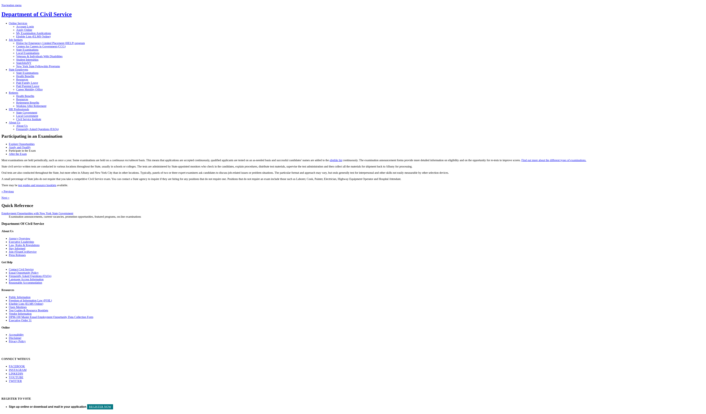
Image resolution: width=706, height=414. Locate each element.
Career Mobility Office (29, 89)
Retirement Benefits (27, 102)
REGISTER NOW (100, 406)
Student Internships (27, 59)
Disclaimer (15, 338)
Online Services (18, 23)
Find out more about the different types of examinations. (553, 160)
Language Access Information (26, 279)
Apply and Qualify (20, 147)
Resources (22, 79)
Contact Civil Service (21, 269)
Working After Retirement (31, 106)
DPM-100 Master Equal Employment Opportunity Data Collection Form (51, 317)
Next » (5, 197)
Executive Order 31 (20, 320)
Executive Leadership (21, 241)
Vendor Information (20, 313)
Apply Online (24, 29)
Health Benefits (25, 76)
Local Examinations (27, 53)
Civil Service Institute (28, 119)
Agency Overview (19, 238)
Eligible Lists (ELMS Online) (33, 36)
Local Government (27, 115)
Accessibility (16, 334)
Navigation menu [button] (11, 5)
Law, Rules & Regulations (24, 245)
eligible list (336, 160)
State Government (26, 112)
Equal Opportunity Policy (24, 272)
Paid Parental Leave (27, 86)
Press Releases (17, 255)
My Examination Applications (33, 33)
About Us (14, 122)
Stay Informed (17, 248)
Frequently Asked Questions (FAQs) (37, 129)
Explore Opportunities (22, 144)
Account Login (25, 26)
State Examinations (27, 49)
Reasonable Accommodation (25, 282)
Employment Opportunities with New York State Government (37, 213)
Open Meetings (18, 307)
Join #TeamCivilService (23, 251)
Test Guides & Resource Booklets (28, 310)
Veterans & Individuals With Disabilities (39, 56)
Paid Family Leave (27, 82)
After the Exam (18, 154)
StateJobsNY (23, 63)
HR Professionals (19, 109)
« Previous (7, 191)
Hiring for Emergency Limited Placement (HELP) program (50, 43)
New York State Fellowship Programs (38, 66)
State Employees (18, 69)
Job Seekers (16, 39)
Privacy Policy (17, 341)
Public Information (20, 297)
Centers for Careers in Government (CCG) (41, 46)
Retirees (13, 92)
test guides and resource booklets (37, 185)
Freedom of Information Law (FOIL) (30, 300)
